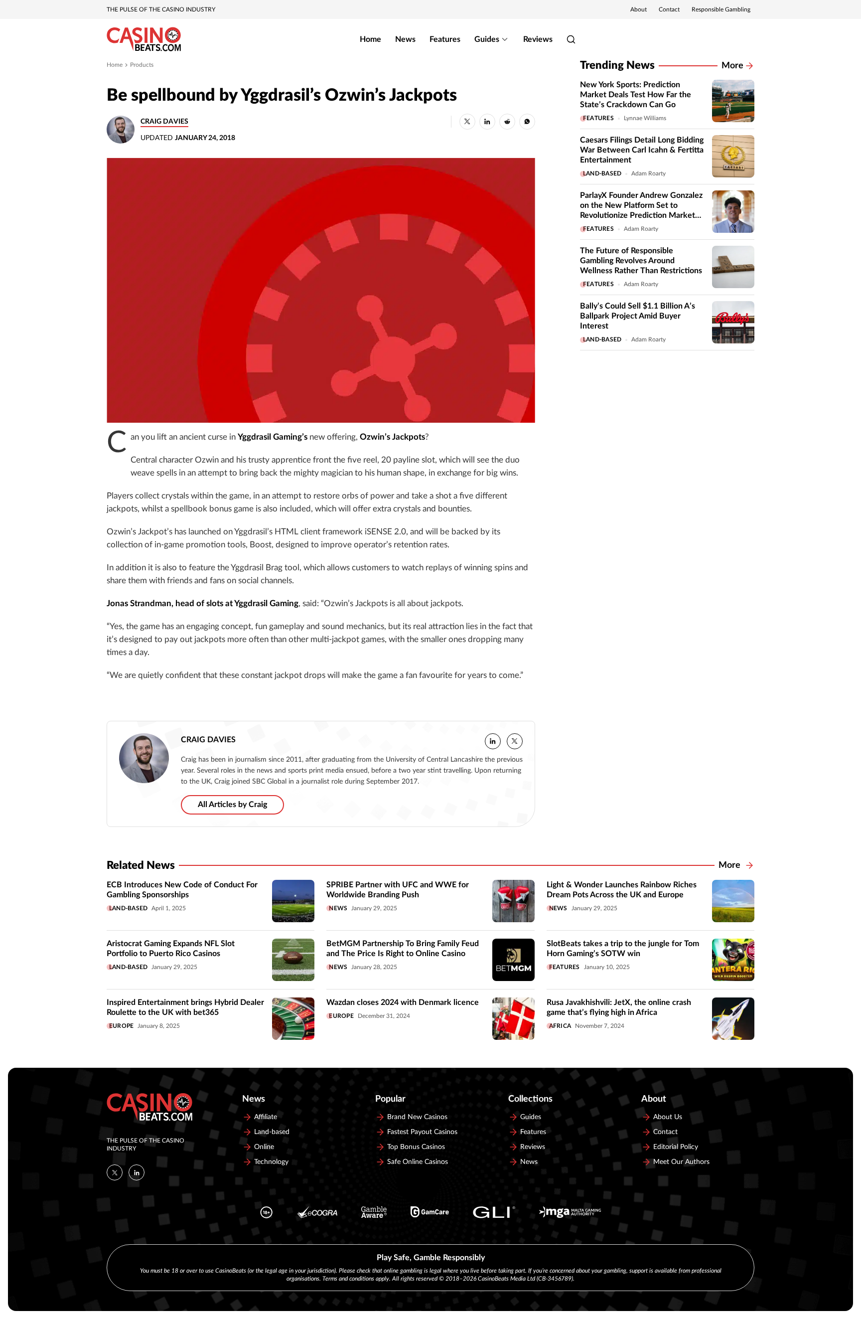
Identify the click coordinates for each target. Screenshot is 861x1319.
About (638, 9)
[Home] (144, 39)
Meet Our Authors (681, 1161)
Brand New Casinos (417, 1117)
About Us (667, 1117)
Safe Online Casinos (417, 1161)
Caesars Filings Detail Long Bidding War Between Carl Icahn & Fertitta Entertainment (642, 150)
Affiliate (265, 1117)
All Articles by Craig (232, 805)
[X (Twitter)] (115, 1172)
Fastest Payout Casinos (422, 1132)
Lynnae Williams (645, 118)
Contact (669, 9)
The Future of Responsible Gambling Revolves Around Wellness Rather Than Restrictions (641, 261)
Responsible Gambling (721, 9)
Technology (271, 1161)
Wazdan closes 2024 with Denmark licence (402, 1002)
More (732, 65)
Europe (121, 1026)
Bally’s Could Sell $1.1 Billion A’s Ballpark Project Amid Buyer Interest (637, 316)
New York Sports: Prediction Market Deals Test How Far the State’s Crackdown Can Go (635, 95)
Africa (560, 1026)
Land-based (602, 173)
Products (141, 65)
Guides (486, 39)
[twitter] (515, 741)
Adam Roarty (648, 173)
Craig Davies (164, 121)
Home (370, 39)
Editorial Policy (675, 1147)
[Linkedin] (136, 1172)
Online (264, 1147)
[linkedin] (493, 741)
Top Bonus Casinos (416, 1147)
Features (445, 39)
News (405, 39)
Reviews (538, 39)
